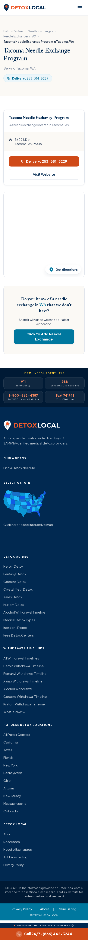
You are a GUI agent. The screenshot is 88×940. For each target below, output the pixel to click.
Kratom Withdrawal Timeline (24, 704)
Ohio (7, 780)
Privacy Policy (13, 865)
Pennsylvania (12, 773)
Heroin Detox (13, 566)
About (8, 834)
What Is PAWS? (14, 712)
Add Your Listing (15, 857)
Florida (8, 757)
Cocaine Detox (14, 582)
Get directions (67, 269)
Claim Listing (66, 909)
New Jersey (12, 796)
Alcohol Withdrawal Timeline (24, 612)
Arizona (9, 788)
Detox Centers (13, 31)
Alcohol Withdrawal (17, 689)
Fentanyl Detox (14, 574)
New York (10, 765)
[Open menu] (80, 7)
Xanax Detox (12, 597)
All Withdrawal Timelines (21, 658)
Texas (7, 750)
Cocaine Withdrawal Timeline (25, 696)
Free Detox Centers (18, 635)
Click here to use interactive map (28, 525)
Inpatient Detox (15, 627)
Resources (11, 842)
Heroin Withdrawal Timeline (23, 666)
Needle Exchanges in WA (19, 36)
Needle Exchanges (40, 31)
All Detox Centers (16, 734)
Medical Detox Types (19, 620)
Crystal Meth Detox (17, 589)
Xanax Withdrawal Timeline (23, 681)
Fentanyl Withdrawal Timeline (25, 673)
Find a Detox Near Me (19, 468)
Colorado (10, 811)
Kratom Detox (13, 604)
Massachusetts (14, 803)
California (10, 742)
